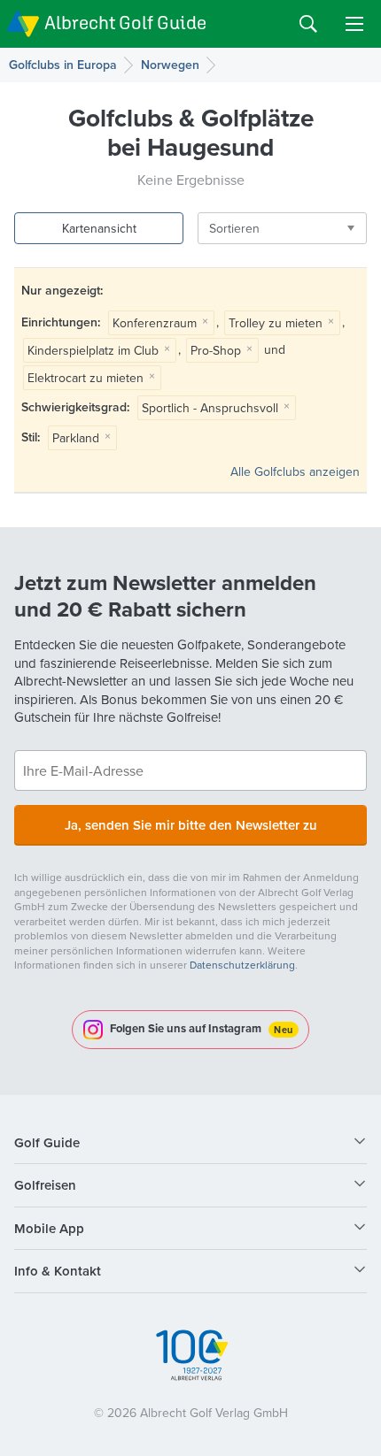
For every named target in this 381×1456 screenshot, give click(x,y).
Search (308, 24)
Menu (354, 24)
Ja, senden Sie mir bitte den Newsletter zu (191, 825)
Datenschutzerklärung (242, 964)
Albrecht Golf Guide (125, 22)
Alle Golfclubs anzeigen (295, 471)
